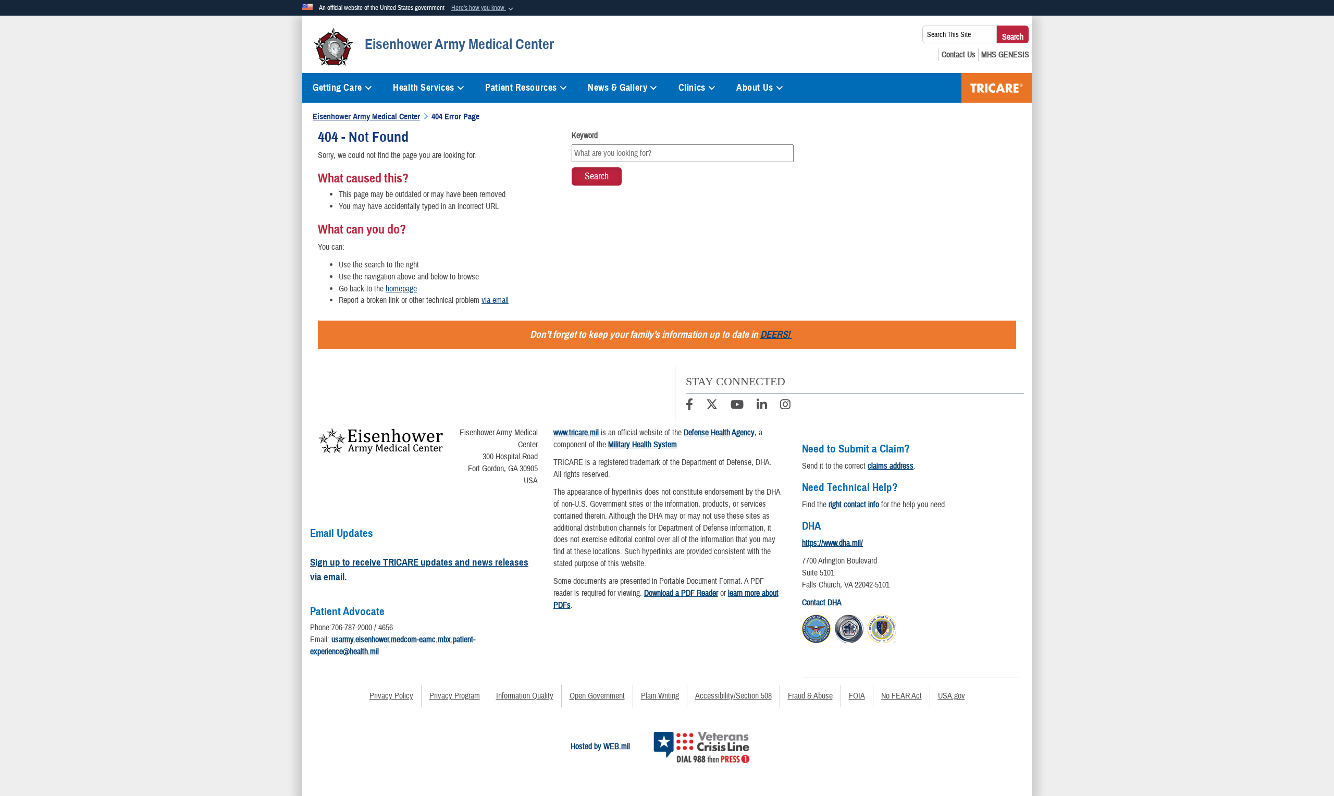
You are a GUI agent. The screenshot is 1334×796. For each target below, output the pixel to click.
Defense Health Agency (719, 432)
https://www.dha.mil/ (832, 543)
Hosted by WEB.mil (600, 746)
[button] (483, 8)
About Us (754, 87)
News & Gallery (617, 87)
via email (495, 300)
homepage (401, 289)
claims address (890, 466)
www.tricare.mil (576, 432)
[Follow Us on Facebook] (689, 406)
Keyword (585, 135)
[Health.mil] (849, 627)
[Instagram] (785, 406)
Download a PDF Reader (681, 593)
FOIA (857, 696)
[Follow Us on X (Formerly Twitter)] (712, 406)
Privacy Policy (391, 696)
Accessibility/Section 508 (733, 696)
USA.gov (951, 696)
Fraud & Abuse (810, 696)
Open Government (597, 696)
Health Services (423, 87)
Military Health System (642, 444)
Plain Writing (660, 696)
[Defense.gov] (816, 627)
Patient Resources (521, 87)
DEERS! (775, 334)
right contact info (854, 504)
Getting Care (337, 87)
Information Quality (524, 696)
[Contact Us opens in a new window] (958, 55)
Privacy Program (454, 696)
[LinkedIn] (762, 406)
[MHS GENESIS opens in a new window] (1005, 55)
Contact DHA (822, 602)
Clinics (692, 87)
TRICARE (996, 88)
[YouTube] (737, 406)
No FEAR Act (901, 696)
